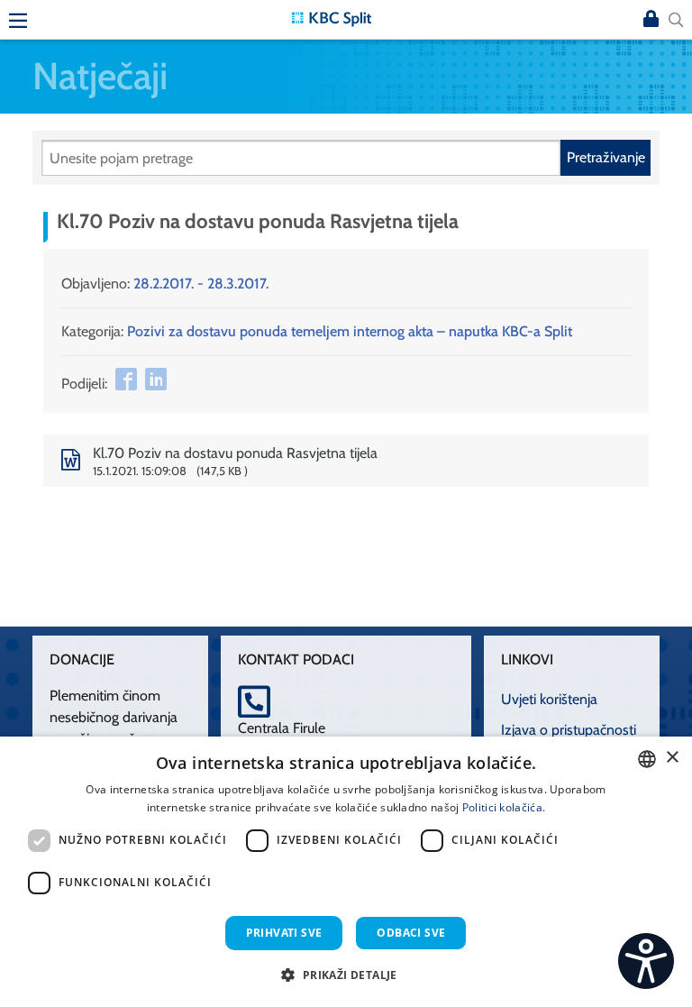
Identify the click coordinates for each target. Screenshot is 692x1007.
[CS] (646, 961)
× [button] (671, 757)
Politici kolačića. (503, 807)
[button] (345, 974)
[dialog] (346, 872)
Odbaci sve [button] (411, 932)
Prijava (650, 20)
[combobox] (647, 759)
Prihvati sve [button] (284, 932)
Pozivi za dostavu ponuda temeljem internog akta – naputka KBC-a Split (349, 331)
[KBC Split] (331, 17)
